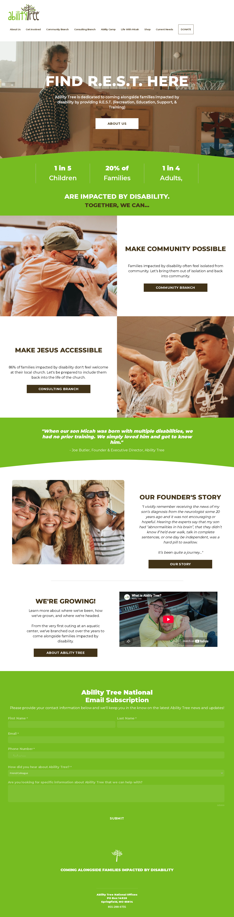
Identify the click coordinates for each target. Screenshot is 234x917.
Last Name (126, 718)
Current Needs (164, 29)
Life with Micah (130, 29)
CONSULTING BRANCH (59, 389)
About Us (15, 29)
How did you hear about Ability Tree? (39, 767)
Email (12, 733)
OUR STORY (180, 564)
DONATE (186, 29)
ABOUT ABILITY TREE (65, 653)
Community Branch (57, 29)
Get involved (33, 29)
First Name (17, 718)
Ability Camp (108, 29)
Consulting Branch (85, 29)
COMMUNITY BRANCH (175, 288)
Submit (117, 818)
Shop (147, 29)
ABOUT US (117, 124)
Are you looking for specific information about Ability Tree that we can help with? (75, 782)
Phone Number (20, 749)
